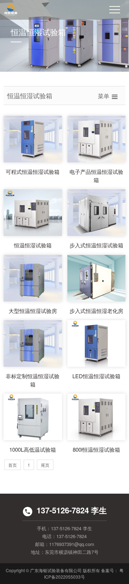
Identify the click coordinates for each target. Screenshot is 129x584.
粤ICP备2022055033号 (84, 573)
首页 (12, 465)
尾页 (45, 465)
